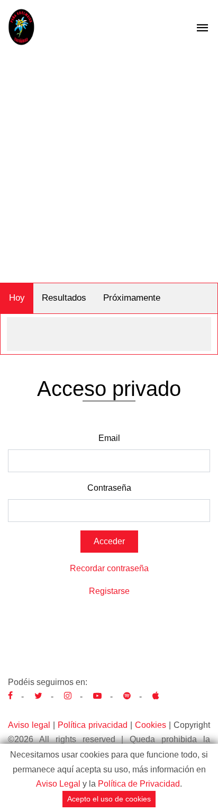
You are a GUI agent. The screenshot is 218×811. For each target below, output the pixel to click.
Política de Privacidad (139, 783)
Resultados (64, 298)
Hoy (17, 298)
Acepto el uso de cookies (109, 799)
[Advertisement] (109, 168)
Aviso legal (29, 724)
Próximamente (131, 298)
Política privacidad (93, 724)
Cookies (150, 724)
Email (109, 438)
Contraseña (109, 487)
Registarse (109, 591)
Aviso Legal (58, 783)
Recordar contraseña (109, 568)
